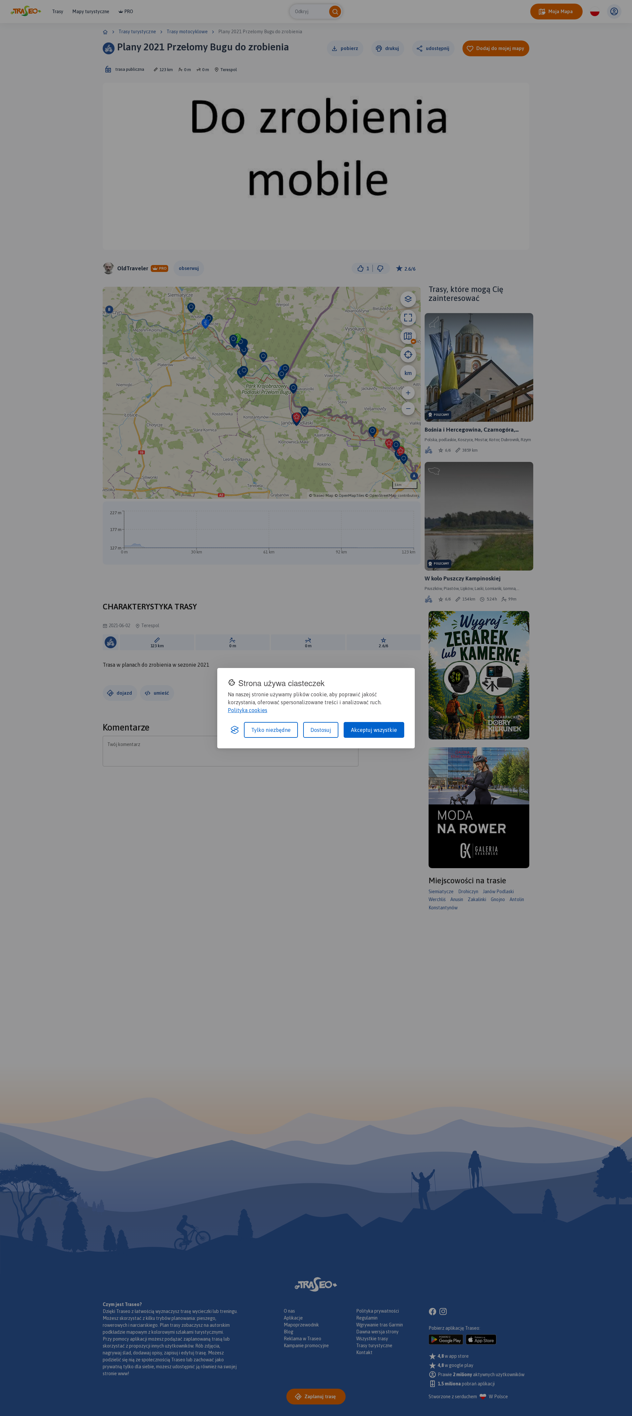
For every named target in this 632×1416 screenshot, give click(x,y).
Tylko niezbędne (271, 730)
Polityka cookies (247, 710)
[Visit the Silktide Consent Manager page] (235, 730)
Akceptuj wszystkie (374, 730)
